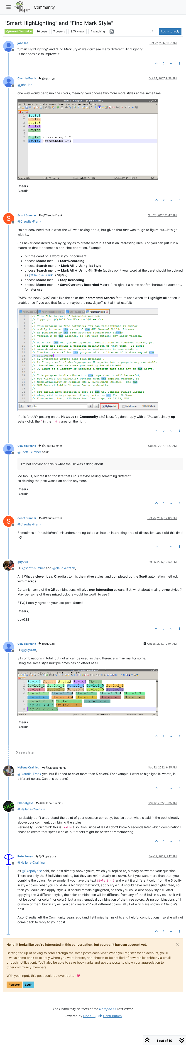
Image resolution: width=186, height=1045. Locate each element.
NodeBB (89, 1016)
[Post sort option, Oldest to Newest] (152, 31)
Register (14, 984)
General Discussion (20, 31)
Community (44, 7)
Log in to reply (170, 31)
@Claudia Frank (52, 215)
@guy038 (48, 643)
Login (28, 984)
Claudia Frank (26, 78)
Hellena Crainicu (28, 767)
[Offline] (10, 46)
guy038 (22, 562)
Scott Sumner (26, 215)
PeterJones (25, 856)
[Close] (178, 944)
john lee (22, 43)
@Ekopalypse (47, 856)
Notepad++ (107, 1009)
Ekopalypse (25, 803)
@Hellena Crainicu (51, 803)
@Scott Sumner (52, 445)
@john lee (48, 78)
